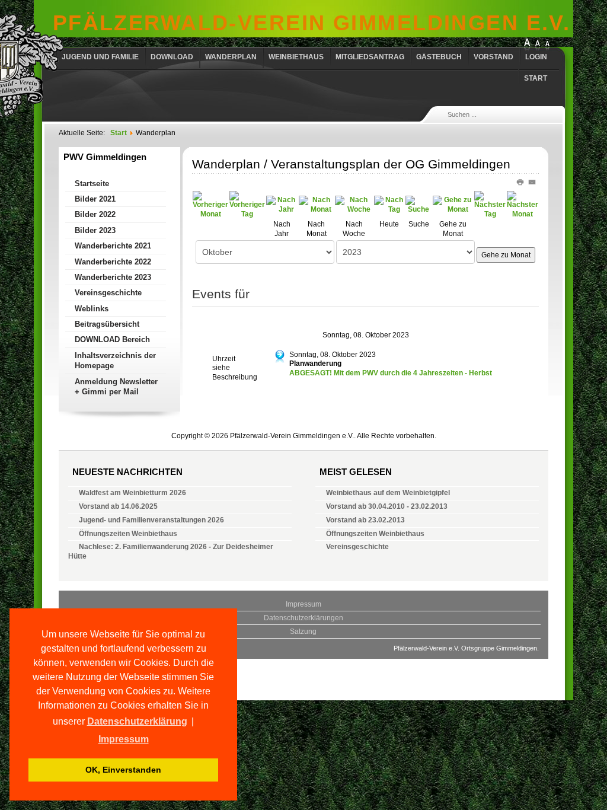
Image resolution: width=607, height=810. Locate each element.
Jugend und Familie (100, 57)
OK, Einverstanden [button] (123, 769)
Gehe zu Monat (506, 255)
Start (535, 78)
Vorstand (493, 57)
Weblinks (91, 308)
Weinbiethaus (296, 57)
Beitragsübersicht (107, 324)
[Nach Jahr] (282, 204)
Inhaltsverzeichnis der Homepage (115, 360)
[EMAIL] (533, 181)
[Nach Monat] (316, 204)
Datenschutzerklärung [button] (137, 721)
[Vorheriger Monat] (210, 204)
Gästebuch (439, 57)
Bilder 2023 (95, 230)
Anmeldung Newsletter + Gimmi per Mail (116, 386)
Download (172, 57)
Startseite (92, 183)
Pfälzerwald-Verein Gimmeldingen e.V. (312, 23)
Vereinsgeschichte (108, 292)
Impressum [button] (123, 739)
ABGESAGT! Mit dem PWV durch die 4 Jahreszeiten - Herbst (390, 373)
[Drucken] (522, 181)
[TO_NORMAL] (547, 45)
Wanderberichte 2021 (113, 245)
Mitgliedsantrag (370, 57)
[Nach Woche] (354, 204)
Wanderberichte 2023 (113, 277)
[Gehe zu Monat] (453, 204)
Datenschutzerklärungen (303, 618)
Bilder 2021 (95, 198)
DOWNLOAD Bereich (112, 339)
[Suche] (418, 204)
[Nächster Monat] (522, 204)
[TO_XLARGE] (527, 45)
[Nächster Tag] (490, 204)
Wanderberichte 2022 (113, 261)
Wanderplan (231, 57)
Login (536, 57)
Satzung (303, 631)
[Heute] (389, 204)
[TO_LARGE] (538, 45)
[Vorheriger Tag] (247, 204)
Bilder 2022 (95, 214)
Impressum (303, 604)
